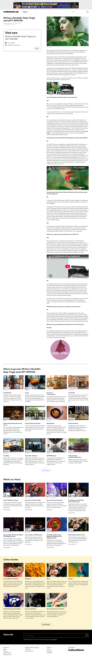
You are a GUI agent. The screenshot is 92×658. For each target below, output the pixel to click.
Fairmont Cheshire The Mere (33, 423)
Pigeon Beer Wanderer (31, 455)
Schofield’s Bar (7, 393)
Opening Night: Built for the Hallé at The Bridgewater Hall (13, 535)
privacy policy (53, 639)
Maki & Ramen (51, 423)
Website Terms (7, 652)
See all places (46, 470)
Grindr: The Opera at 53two (10, 500)
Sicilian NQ (71, 393)
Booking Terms (7, 654)
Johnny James (7, 23)
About (5, 649)
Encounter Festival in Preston (55, 500)
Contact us (6, 647)
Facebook (49, 652)
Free (36, 48)
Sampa (27, 393)
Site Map (27, 649)
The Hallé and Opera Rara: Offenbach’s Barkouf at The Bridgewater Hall (54, 536)
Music (48, 579)
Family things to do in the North (11, 609)
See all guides (46, 624)
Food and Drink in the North (10, 579)
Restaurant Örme (73, 423)
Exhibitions (28, 579)
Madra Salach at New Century (76, 535)
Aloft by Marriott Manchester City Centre (12, 424)
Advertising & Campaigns (32, 647)
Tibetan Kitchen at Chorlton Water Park (74, 456)
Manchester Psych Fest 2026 (33, 500)
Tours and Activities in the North (55, 609)
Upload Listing (29, 651)
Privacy (5, 651)
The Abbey (6, 455)
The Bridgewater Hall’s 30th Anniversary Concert (76, 501)
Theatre (70, 579)
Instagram (49, 650)
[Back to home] (11, 12)
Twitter (48, 649)
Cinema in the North (30, 609)
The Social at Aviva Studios (51, 393)
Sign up (87, 635)
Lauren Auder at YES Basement (33, 535)
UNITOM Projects (51, 455)
